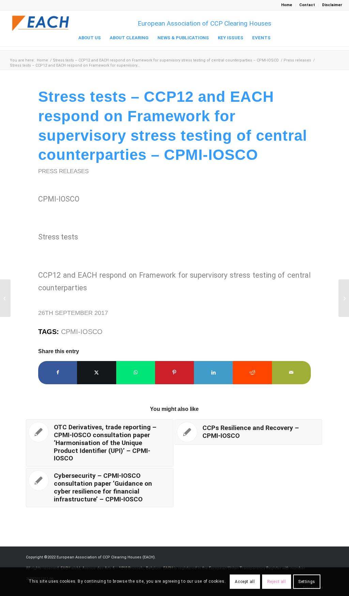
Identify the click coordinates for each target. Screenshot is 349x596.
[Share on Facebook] (57, 372)
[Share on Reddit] (252, 372)
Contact (307, 5)
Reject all (276, 581)
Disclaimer (332, 5)
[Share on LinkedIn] (213, 372)
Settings (306, 581)
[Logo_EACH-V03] (41, 23)
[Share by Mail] (291, 372)
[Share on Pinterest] (174, 372)
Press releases (63, 171)
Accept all (245, 581)
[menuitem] (287, 5)
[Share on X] (96, 372)
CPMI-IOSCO (82, 331)
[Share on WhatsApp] (135, 372)
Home (286, 5)
